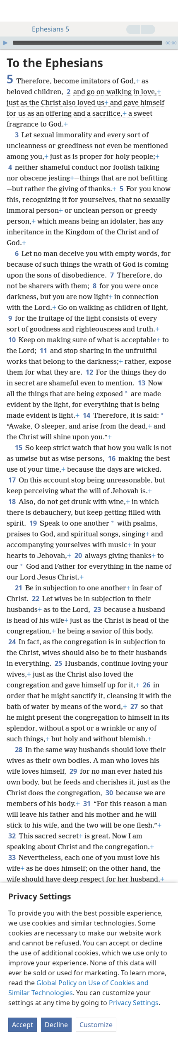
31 (87, 803)
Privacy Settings (134, 1002)
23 (98, 609)
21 (19, 587)
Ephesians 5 (50, 29)
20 (79, 555)
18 (12, 501)
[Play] (5, 42)
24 (12, 641)
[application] (89, 43)
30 (110, 792)
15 (19, 447)
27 (134, 706)
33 (12, 857)
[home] (12, 11)
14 (87, 415)
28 (19, 749)
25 (59, 663)
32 (12, 835)
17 (12, 480)
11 (44, 350)
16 (112, 458)
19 (33, 523)
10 (12, 339)
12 (90, 372)
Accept (22, 1024)
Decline (56, 1024)
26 (147, 684)
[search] (167, 10)
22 (36, 598)
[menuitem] (12, 11)
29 (74, 771)
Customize (96, 1024)
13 (142, 382)
